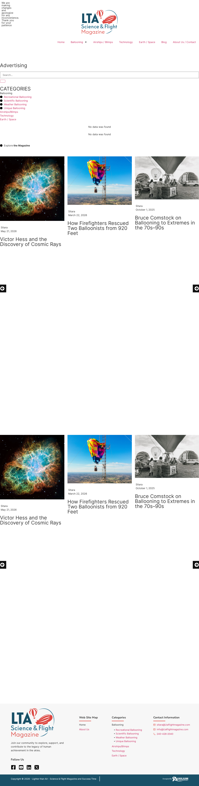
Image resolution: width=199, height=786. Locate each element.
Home (61, 42)
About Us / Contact (184, 42)
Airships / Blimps (103, 42)
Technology (126, 42)
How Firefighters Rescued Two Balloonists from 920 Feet (98, 228)
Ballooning (77, 42)
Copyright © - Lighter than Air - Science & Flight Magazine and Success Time (53, 778)
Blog (164, 42)
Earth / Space (147, 42)
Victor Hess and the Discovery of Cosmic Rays (30, 241)
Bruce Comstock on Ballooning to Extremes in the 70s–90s (165, 223)
